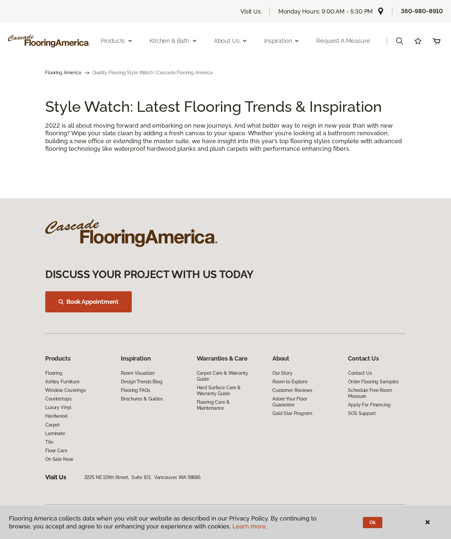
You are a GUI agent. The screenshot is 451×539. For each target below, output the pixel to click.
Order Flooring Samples (373, 381)
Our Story (282, 373)
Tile (49, 442)
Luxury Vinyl (58, 407)
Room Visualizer (138, 373)
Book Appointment (92, 301)
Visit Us (250, 11)
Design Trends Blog (141, 381)
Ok (372, 522)
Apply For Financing (369, 404)
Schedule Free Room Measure (370, 393)
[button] (399, 41)
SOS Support (361, 413)
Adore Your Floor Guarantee (289, 401)
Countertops (58, 398)
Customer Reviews (292, 390)
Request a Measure (343, 40)
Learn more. (249, 526)
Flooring (53, 373)
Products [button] (113, 40)
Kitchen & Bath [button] (169, 40)
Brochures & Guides (141, 398)
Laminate (55, 433)
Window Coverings (65, 390)
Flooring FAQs (135, 390)
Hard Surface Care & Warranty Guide (219, 390)
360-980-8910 (422, 11)
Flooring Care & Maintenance (213, 405)
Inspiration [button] (278, 40)
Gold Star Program (292, 413)
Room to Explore (289, 381)
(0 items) (436, 41)
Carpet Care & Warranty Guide (222, 376)
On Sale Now (59, 459)
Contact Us (360, 373)
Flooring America (63, 72)
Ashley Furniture (62, 381)
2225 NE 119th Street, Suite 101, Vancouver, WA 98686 (142, 477)
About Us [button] (227, 40)
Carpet (52, 425)
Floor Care (56, 450)
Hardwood (56, 416)
